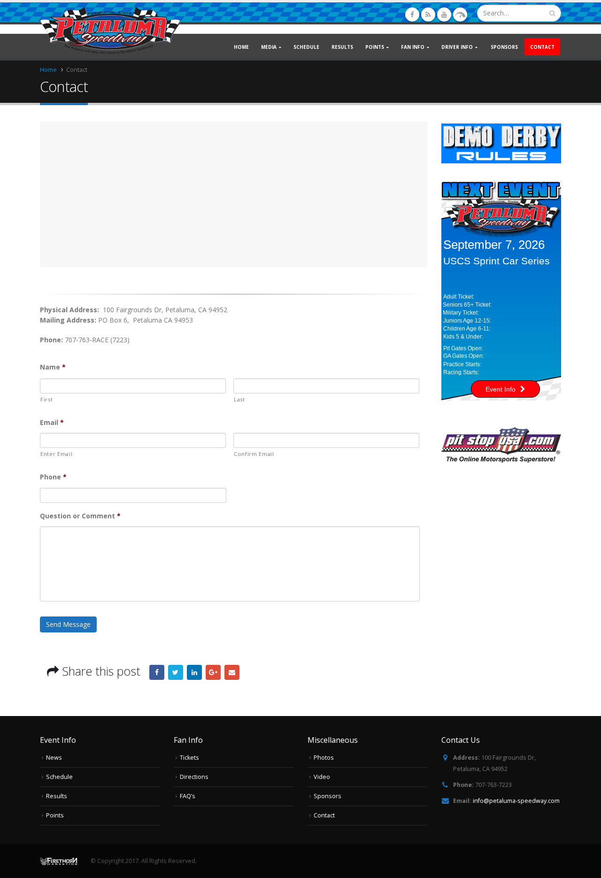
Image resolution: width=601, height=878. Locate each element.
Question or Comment (80, 516)
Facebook (156, 672)
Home (241, 47)
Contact (542, 47)
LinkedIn (194, 672)
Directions (194, 777)
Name (53, 367)
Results (342, 47)
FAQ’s (187, 796)
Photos (324, 758)
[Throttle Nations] (460, 15)
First (46, 399)
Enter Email (56, 453)
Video (322, 777)
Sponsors (504, 47)
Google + (213, 672)
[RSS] (428, 15)
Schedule (306, 47)
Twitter (175, 672)
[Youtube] (444, 15)
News (54, 758)
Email (52, 422)
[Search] (552, 13)
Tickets (189, 758)
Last (239, 399)
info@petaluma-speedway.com (516, 801)
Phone (53, 477)
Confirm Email (254, 453)
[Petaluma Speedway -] (110, 30)
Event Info (500, 389)
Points (55, 815)
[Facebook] (412, 15)
